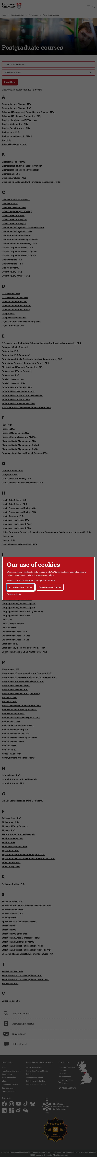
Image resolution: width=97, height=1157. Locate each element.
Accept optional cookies (20, 587)
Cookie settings (14, 594)
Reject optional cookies (50, 587)
